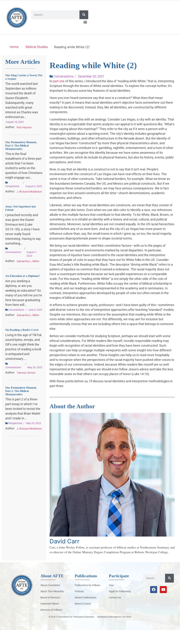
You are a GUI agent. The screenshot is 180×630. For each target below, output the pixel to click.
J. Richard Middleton (29, 191)
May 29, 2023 (34, 367)
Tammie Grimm (26, 372)
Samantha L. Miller (28, 261)
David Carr (64, 541)
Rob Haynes (24, 127)
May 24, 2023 (33, 423)
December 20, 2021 (91, 76)
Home (14, 47)
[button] (85, 22)
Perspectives (12, 186)
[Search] (83, 14)
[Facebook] (153, 589)
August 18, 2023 (15, 122)
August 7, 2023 (32, 254)
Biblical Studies (37, 47)
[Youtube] (163, 589)
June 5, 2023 (35, 309)
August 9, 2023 (33, 186)
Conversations (13, 252)
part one (59, 81)
